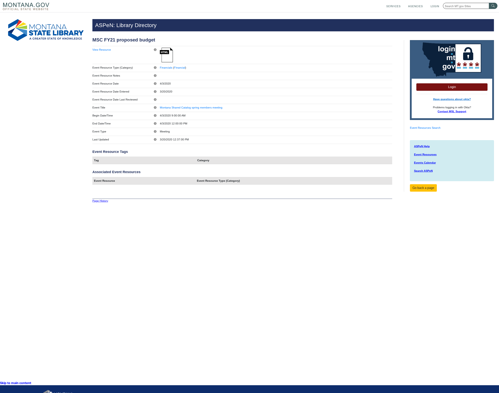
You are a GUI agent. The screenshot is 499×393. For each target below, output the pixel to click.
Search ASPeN (423, 170)
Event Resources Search (425, 127)
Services (393, 6)
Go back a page (423, 187)
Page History (100, 200)
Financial (179, 67)
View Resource (101, 49)
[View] (166, 54)
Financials (166, 67)
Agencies (415, 6)
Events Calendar (425, 162)
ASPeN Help (422, 146)
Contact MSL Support (452, 111)
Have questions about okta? (452, 99)
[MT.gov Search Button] (493, 6)
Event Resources (425, 154)
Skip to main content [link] (15, 383)
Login (435, 6)
